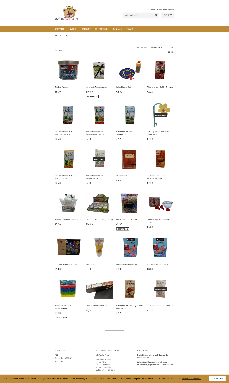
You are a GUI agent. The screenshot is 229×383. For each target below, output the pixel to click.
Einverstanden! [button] (217, 379)
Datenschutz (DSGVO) (63, 358)
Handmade (117, 29)
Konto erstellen (168, 9)
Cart (169, 15)
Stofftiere (60, 29)
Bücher (73, 29)
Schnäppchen (101, 29)
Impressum (59, 361)
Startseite (58, 35)
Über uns (129, 29)
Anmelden (154, 9)
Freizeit (85, 29)
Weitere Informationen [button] (191, 379)
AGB (56, 355)
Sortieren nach (142, 48)
